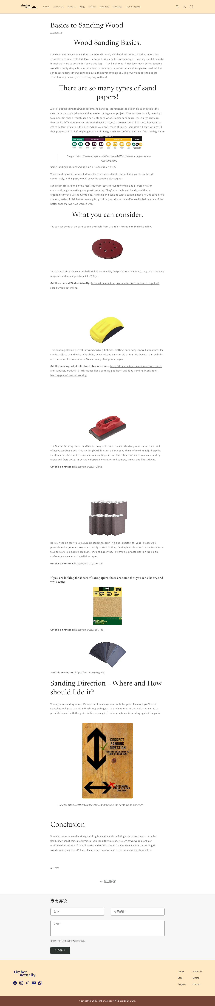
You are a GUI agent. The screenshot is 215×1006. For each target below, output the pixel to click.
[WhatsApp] (40, 983)
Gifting (195, 977)
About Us (197, 971)
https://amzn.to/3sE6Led (88, 563)
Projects (182, 984)
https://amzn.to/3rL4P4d (88, 466)
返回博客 (110, 881)
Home (181, 971)
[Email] (34, 983)
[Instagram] (21, 983)
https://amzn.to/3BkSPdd (88, 629)
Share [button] (56, 867)
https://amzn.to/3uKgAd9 (89, 672)
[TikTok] (27, 983)
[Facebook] (15, 983)
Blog (180, 977)
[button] (72, 6)
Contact (196, 984)
